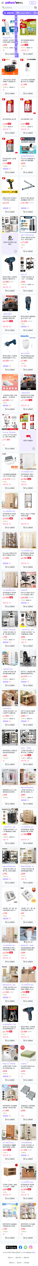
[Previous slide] (3, 27)
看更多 (16, 55)
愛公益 (16, 51)
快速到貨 (16, 26)
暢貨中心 (16, 22)
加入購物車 (11, 54)
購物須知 (26, 1257)
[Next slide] (34, 27)
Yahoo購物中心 (14, 2)
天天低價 (16, 30)
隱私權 (19, 1263)
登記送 (16, 17)
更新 (33, 1252)
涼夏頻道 (16, 34)
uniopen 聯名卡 (25, 13)
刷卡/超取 (16, 43)
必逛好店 (16, 39)
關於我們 (18, 1257)
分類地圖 (26, 1263)
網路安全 (12, 1263)
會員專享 (16, 47)
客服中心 (10, 1257)
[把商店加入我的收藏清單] (15, 251)
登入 (32, 3)
